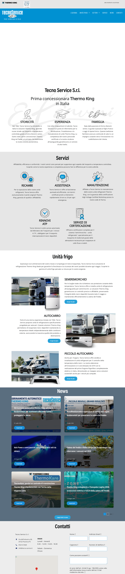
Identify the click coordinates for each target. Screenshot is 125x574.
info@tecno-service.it (25, 548)
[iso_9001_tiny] (27, 2)
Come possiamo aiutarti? (79, 555)
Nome (73, 534)
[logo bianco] (12, 11)
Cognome (74, 545)
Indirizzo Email (95, 534)
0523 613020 (23, 545)
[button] (36, 569)
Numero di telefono (97, 545)
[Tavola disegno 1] (9, 2)
